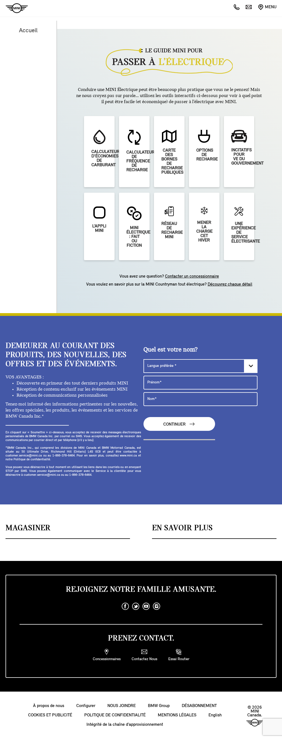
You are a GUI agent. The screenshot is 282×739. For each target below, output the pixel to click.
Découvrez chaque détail (230, 284)
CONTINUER (175, 424)
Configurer (85, 706)
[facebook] (125, 606)
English (215, 715)
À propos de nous (48, 706)
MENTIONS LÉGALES (177, 715)
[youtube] (146, 606)
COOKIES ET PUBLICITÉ (50, 715)
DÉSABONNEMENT (199, 706)
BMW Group (159, 706)
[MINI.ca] (14, 8)
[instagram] (157, 606)
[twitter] (136, 606)
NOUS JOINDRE (121, 706)
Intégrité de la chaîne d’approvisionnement (124, 724)
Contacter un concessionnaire (192, 276)
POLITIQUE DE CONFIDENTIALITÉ (115, 715)
